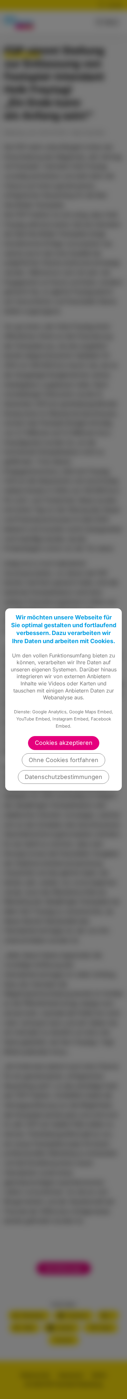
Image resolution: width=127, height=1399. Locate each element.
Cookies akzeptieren (63, 742)
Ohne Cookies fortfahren (63, 760)
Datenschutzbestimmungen (63, 776)
